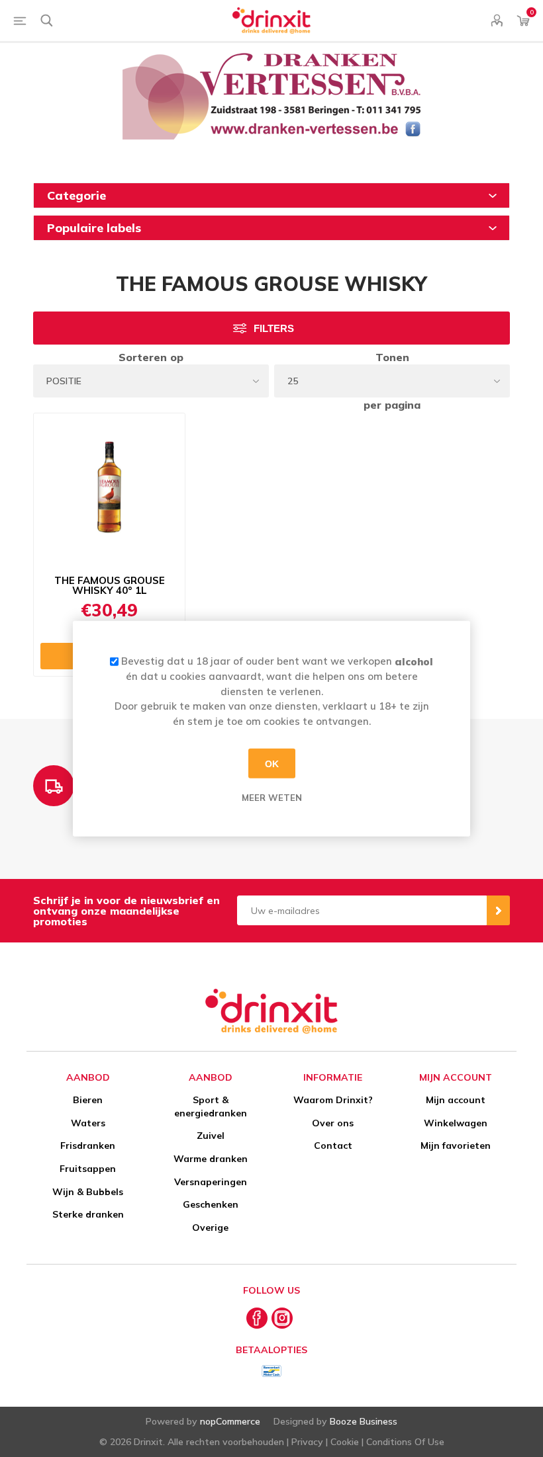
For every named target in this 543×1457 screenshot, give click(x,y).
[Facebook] (257, 1318)
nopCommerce (230, 1421)
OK (272, 763)
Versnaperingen (210, 1182)
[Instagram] (282, 1318)
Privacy (307, 1442)
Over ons (333, 1123)
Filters (274, 328)
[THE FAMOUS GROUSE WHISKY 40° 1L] (109, 489)
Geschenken (210, 1204)
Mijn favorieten (455, 1145)
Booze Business (363, 1421)
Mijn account (455, 1100)
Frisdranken (87, 1145)
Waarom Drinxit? (333, 1100)
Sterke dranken (88, 1214)
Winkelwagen (455, 1123)
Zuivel (210, 1136)
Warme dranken (210, 1159)
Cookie (344, 1442)
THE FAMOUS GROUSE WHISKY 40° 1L (109, 586)
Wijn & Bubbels (87, 1192)
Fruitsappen (88, 1169)
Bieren (88, 1100)
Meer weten (272, 797)
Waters (88, 1123)
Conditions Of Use (405, 1442)
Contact (333, 1145)
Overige (210, 1227)
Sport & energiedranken (210, 1106)
